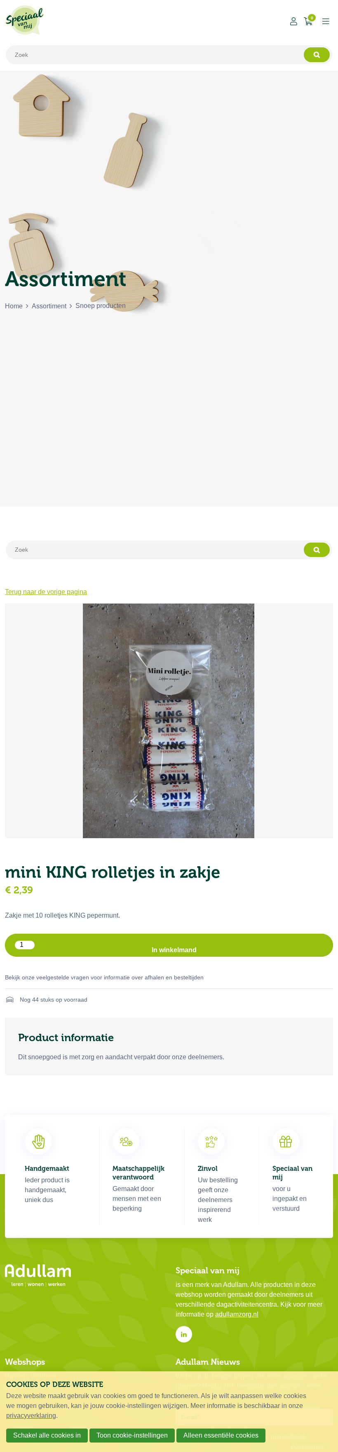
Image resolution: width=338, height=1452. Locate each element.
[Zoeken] (317, 54)
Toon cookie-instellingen (132, 1435)
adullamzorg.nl (236, 1314)
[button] (169, 945)
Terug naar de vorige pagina (46, 591)
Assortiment (49, 306)
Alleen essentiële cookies (220, 1435)
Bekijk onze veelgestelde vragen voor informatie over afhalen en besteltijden (104, 977)
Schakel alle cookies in (47, 1435)
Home (14, 306)
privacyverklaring (31, 1415)
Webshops (25, 1362)
